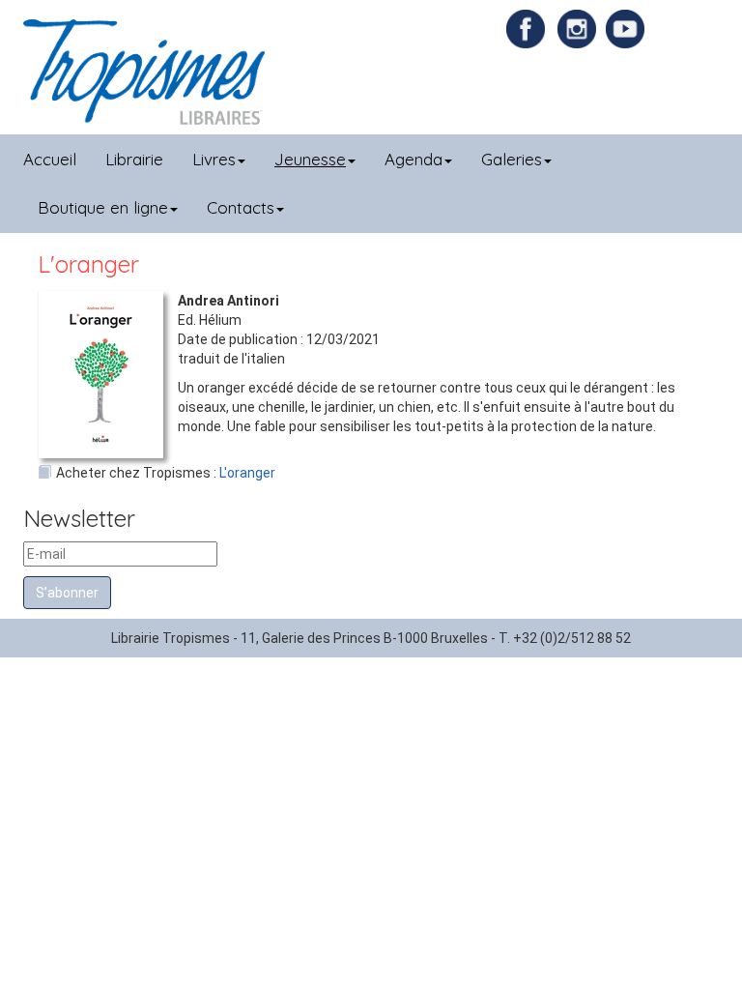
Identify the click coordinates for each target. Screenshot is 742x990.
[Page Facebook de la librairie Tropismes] (530, 28)
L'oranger (247, 472)
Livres (214, 159)
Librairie (134, 159)
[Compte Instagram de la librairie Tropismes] (579, 28)
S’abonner (67, 592)
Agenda (413, 159)
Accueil (49, 159)
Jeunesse (310, 159)
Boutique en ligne (103, 207)
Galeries (511, 159)
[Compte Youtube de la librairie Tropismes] (627, 28)
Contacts (240, 207)
